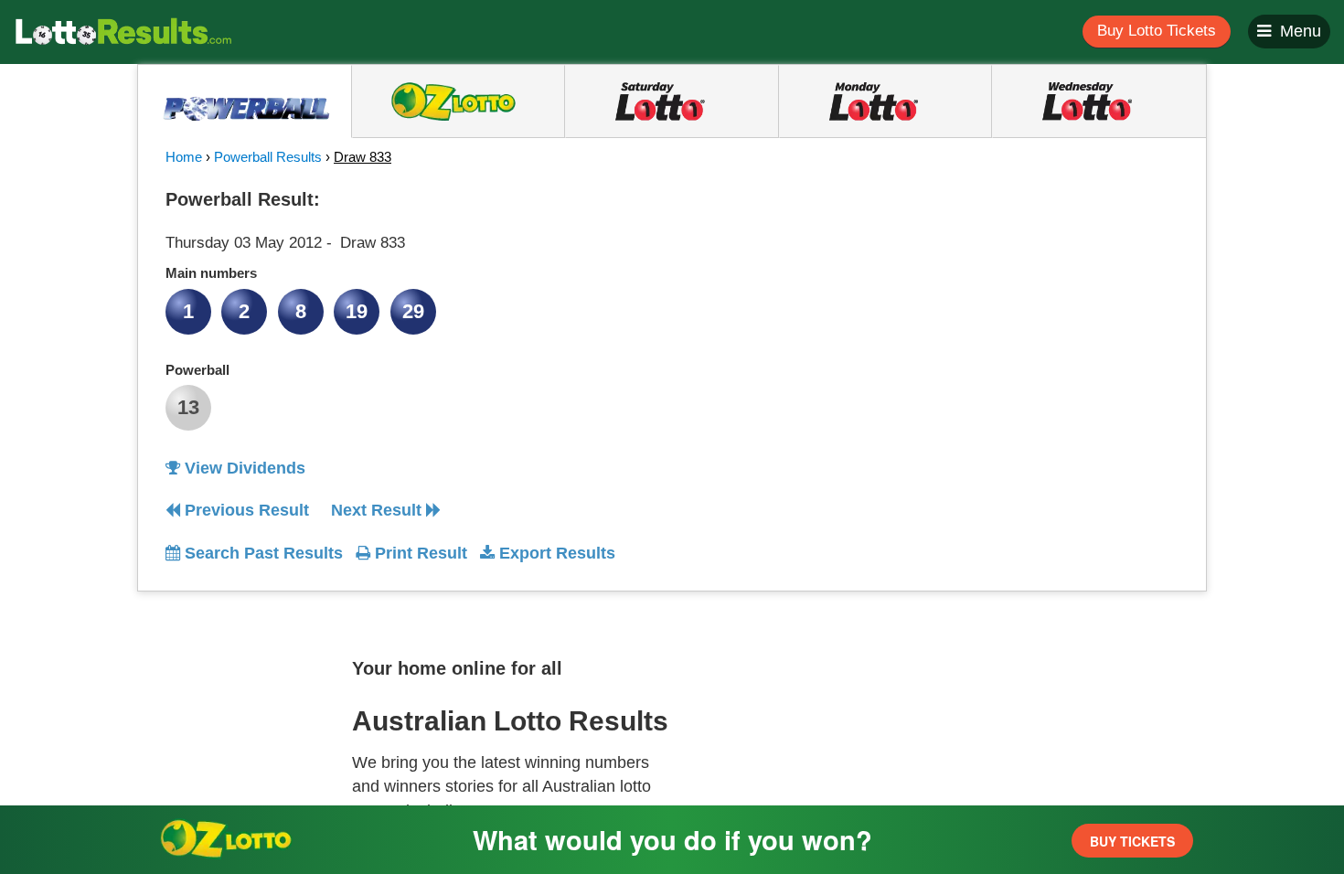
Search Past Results (261, 553)
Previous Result (244, 510)
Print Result (418, 553)
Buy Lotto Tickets (1156, 30)
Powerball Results (268, 157)
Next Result (378, 510)
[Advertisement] (1013, 296)
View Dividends (242, 468)
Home (183, 157)
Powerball (197, 370)
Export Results (555, 553)
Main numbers (211, 273)
